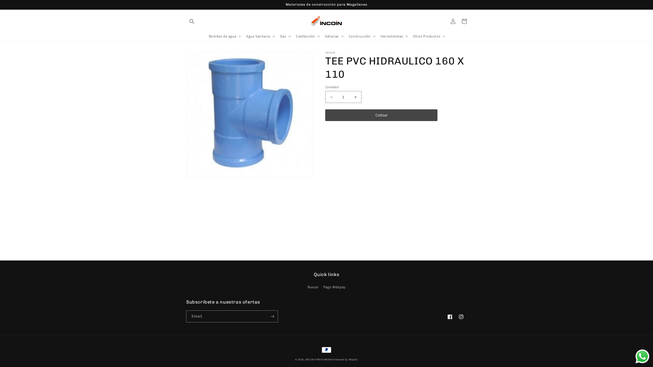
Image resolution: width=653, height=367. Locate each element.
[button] (191, 21)
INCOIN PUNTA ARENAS (319, 359)
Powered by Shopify (345, 359)
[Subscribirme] (272, 316)
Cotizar (381, 115)
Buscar (313, 287)
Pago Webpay (334, 287)
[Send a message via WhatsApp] (642, 356)
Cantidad (331, 87)
